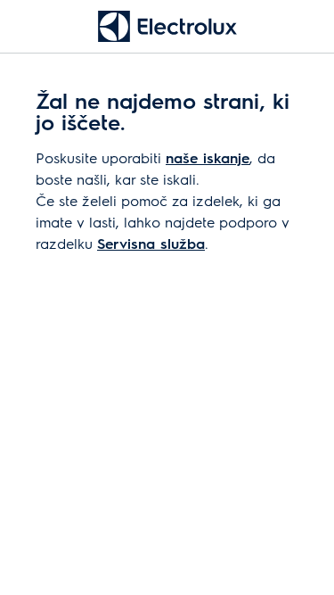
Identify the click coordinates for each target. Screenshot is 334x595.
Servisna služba (151, 243)
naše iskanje (207, 157)
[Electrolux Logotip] (167, 26)
